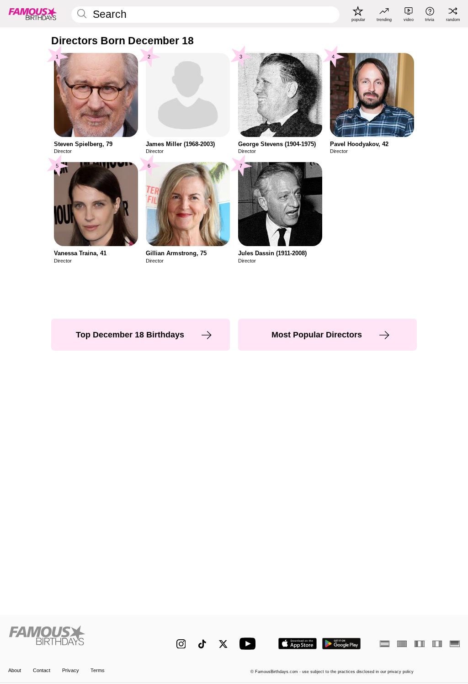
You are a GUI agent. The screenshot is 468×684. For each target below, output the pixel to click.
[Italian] (437, 644)
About (14, 670)
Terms (97, 670)
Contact (41, 670)
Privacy (70, 670)
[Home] (78, 638)
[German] (454, 644)
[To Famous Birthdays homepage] (33, 14)
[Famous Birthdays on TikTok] (202, 644)
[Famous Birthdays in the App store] (297, 643)
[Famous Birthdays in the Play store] (341, 643)
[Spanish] (384, 644)
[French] (419, 644)
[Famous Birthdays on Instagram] (181, 644)
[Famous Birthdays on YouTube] (249, 643)
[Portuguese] (402, 644)
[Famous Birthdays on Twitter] (223, 644)
